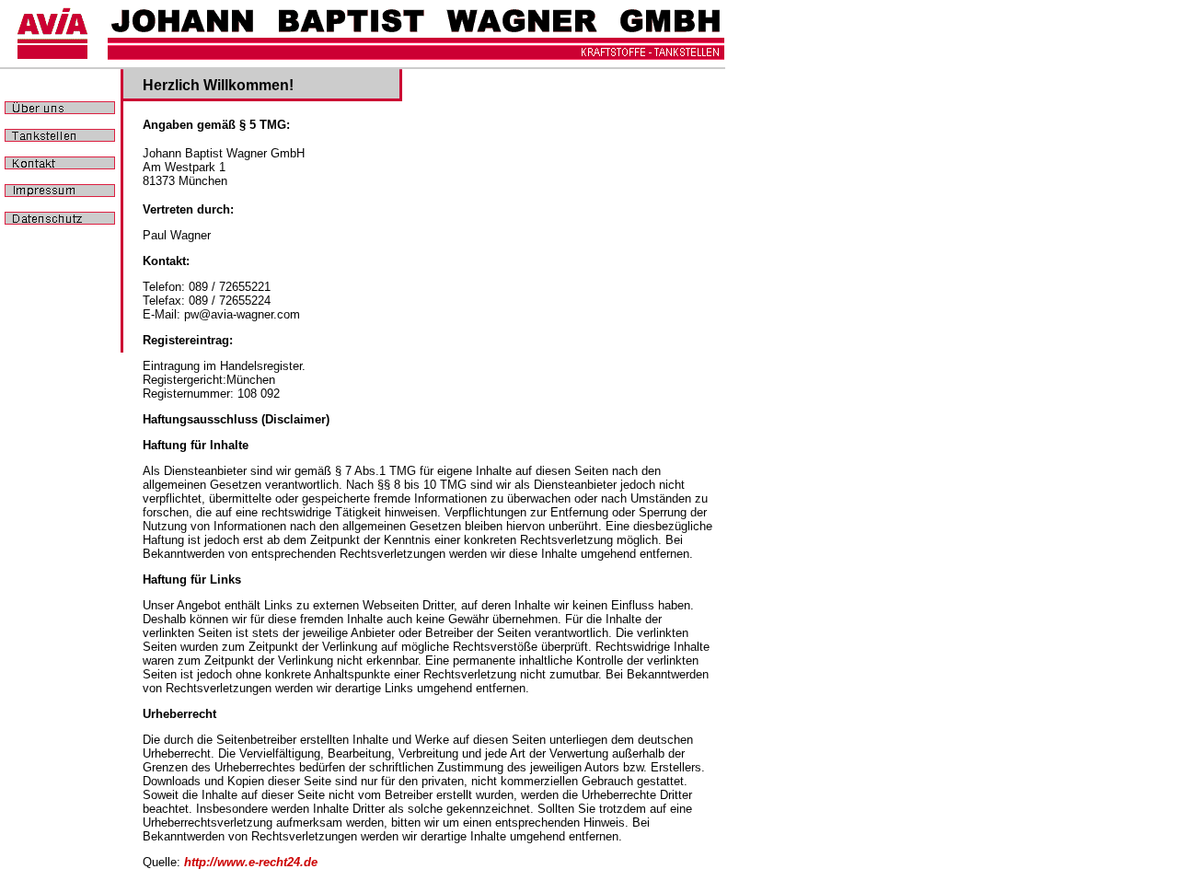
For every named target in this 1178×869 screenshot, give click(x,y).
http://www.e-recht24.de (251, 862)
